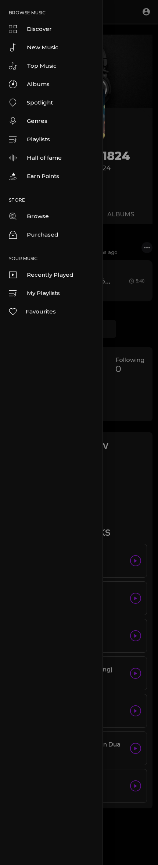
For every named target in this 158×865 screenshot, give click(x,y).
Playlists (38, 139)
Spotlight (40, 102)
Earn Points (43, 176)
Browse (38, 216)
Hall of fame (44, 157)
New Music (42, 47)
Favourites (41, 311)
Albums (38, 84)
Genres (37, 120)
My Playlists (43, 293)
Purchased (42, 234)
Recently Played (50, 274)
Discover (39, 28)
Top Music (42, 65)
